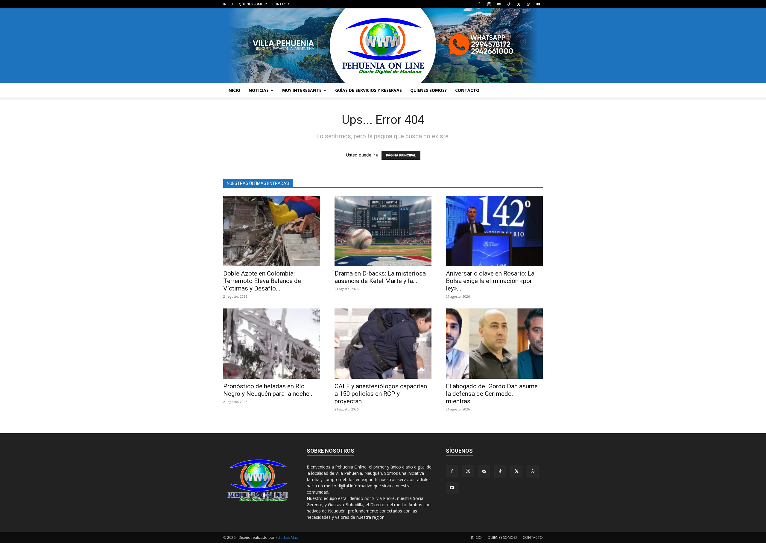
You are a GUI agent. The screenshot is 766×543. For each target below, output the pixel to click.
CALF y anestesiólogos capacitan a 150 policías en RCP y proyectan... (381, 394)
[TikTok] (508, 4)
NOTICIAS (259, 90)
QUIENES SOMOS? (253, 4)
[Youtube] (538, 4)
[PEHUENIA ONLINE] (383, 45)
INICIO (228, 4)
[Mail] (498, 4)
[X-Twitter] (518, 4)
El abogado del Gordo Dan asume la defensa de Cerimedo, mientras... (492, 394)
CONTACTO (281, 4)
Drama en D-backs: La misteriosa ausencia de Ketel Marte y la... (380, 277)
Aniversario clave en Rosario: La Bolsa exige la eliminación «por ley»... (490, 281)
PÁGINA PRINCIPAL (401, 155)
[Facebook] (479, 4)
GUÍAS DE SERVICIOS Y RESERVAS (368, 90)
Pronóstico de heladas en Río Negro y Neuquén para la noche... (268, 390)
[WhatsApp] (528, 4)
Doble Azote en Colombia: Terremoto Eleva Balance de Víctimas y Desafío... (262, 281)
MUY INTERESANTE (302, 90)
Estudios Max (287, 537)
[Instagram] (488, 4)
